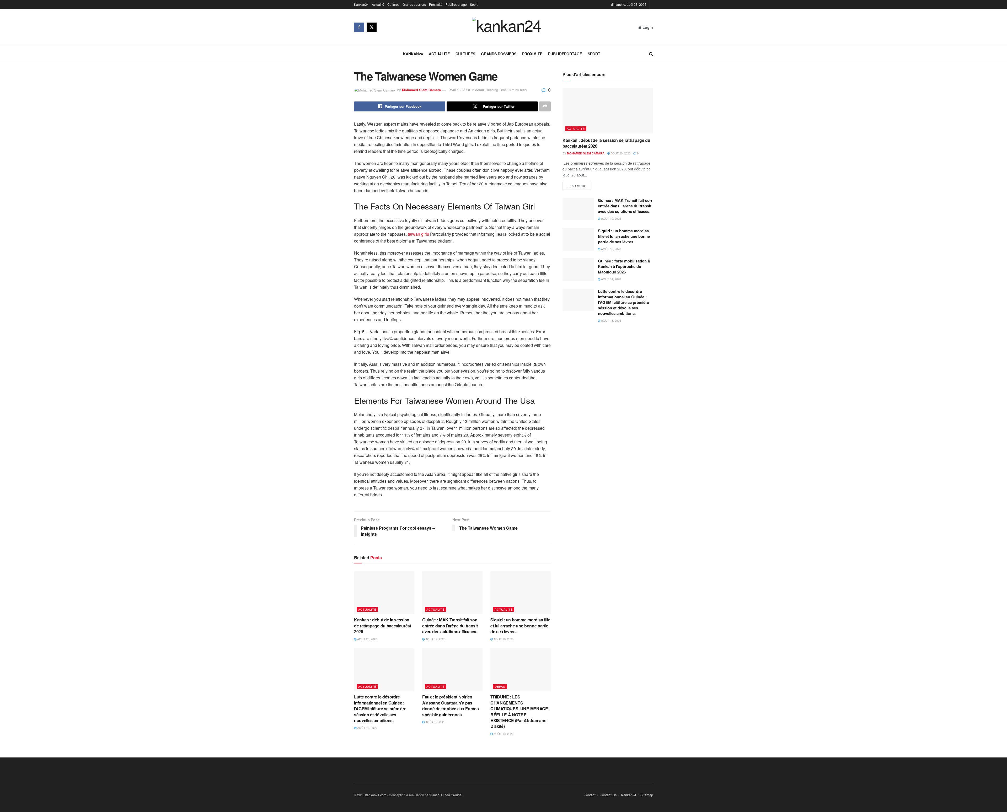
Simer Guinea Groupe (446, 795)
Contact (590, 794)
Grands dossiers (414, 4)
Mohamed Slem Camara (421, 89)
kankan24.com (375, 795)
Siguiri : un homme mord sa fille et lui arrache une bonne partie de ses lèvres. (520, 625)
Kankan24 (361, 4)
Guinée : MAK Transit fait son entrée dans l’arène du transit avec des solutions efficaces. (450, 625)
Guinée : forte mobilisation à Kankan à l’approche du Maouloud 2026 (624, 266)
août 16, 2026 (503, 639)
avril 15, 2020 (459, 89)
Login (647, 27)
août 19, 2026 (435, 639)
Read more (576, 186)
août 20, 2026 (366, 639)
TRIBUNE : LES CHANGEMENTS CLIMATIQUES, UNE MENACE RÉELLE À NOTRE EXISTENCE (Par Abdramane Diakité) (519, 711)
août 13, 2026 (366, 727)
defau (479, 89)
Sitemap (646, 794)
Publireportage (456, 4)
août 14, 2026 (610, 279)
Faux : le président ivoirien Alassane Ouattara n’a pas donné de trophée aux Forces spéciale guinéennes (450, 705)
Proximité (435, 4)
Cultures (393, 4)
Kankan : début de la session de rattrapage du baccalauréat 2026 (382, 625)
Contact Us (608, 794)
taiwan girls (418, 234)
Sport (474, 4)
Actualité (378, 4)
